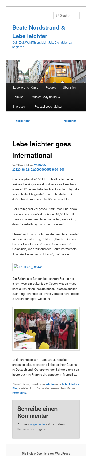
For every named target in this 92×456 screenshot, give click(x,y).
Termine (18, 97)
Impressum (20, 106)
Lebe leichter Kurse (25, 87)
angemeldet (38, 424)
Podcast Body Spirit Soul (46, 97)
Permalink (19, 392)
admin (50, 384)
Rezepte (50, 87)
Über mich (69, 87)
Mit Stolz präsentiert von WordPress (46, 453)
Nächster (72, 120)
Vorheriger (21, 120)
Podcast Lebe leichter (48, 106)
